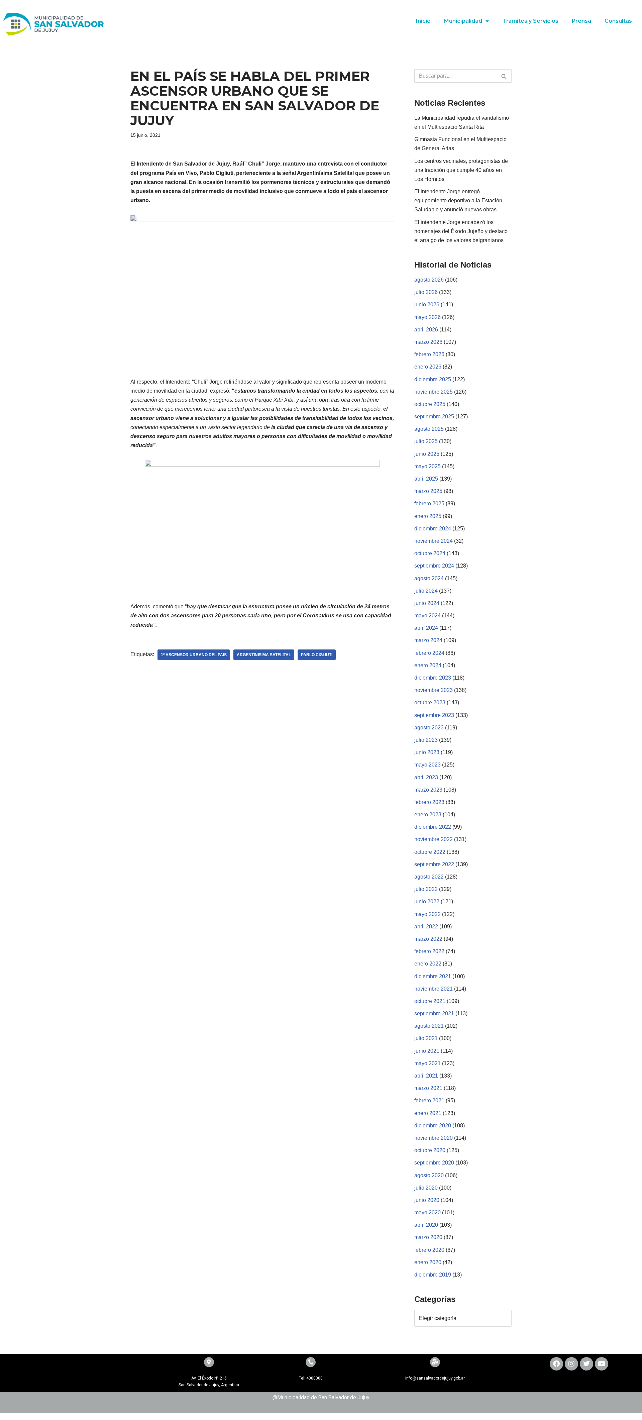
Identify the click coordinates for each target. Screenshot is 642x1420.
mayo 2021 (427, 1063)
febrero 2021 (429, 1100)
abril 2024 (426, 628)
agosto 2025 (429, 429)
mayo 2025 (427, 466)
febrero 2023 (429, 802)
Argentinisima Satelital (264, 654)
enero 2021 (427, 1113)
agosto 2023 (429, 727)
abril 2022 (426, 926)
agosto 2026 (429, 280)
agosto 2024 (429, 578)
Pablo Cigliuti (316, 654)
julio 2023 (426, 740)
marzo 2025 (428, 491)
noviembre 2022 (433, 839)
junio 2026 (426, 304)
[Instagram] (571, 1364)
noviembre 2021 (433, 989)
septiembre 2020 (434, 1162)
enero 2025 (427, 516)
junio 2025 (426, 454)
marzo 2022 (428, 939)
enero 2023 (427, 814)
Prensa (581, 21)
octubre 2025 (429, 404)
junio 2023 (426, 752)
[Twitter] (586, 1364)
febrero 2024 (429, 653)
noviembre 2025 (433, 392)
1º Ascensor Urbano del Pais (194, 654)
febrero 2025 (429, 503)
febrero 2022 (429, 951)
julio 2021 (426, 1038)
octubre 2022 (429, 852)
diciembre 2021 (432, 976)
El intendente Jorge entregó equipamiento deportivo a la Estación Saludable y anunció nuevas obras (458, 200)
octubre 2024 (429, 553)
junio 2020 (426, 1200)
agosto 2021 (429, 1026)
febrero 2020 (429, 1250)
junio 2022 (426, 901)
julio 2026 (426, 292)
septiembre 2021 (434, 1013)
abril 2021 (426, 1076)
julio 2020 (426, 1188)
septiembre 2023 (434, 715)
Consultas (618, 21)
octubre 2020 (429, 1150)
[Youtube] (601, 1364)
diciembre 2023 (432, 678)
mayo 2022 (427, 914)
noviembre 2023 (433, 690)
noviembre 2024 (433, 541)
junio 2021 (426, 1051)
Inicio (423, 21)
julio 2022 (426, 889)
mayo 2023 (427, 765)
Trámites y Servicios (530, 21)
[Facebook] (556, 1364)
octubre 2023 (429, 702)
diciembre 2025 (432, 379)
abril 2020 (426, 1225)
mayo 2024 (427, 615)
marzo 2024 (428, 640)
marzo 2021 (428, 1088)
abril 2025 (426, 479)
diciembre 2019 (432, 1275)
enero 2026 (427, 367)
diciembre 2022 (432, 827)
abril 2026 (426, 329)
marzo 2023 (428, 790)
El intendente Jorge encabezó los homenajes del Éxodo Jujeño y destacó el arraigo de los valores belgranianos (461, 231)
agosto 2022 (429, 877)
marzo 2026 (428, 342)
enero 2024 (427, 665)
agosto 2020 (429, 1175)
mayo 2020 (427, 1212)
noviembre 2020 (433, 1138)
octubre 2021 (429, 1001)
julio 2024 (426, 591)
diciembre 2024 (432, 528)
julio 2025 (426, 441)
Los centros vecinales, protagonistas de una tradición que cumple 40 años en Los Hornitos (461, 170)
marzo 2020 (428, 1237)
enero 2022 (427, 964)
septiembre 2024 (434, 566)
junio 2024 (426, 603)
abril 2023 (426, 777)
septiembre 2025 (434, 416)
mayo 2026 (427, 317)
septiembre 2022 (434, 864)
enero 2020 (427, 1262)
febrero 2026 (429, 354)
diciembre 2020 (432, 1125)
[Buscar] (504, 76)
